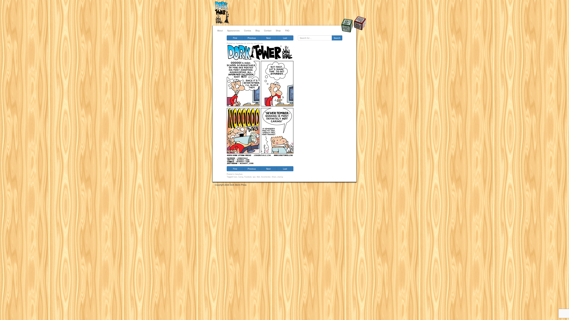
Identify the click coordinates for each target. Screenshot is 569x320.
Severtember (266, 177)
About (220, 30)
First (235, 37)
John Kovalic (258, 43)
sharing (280, 177)
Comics (247, 30)
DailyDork (239, 174)
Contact (267, 30)
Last (285, 37)
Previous (252, 37)
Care (235, 177)
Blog (257, 30)
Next (268, 37)
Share (274, 177)
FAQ (287, 30)
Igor (254, 177)
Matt (258, 177)
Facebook (248, 177)
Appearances (233, 30)
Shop (278, 30)
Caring (240, 177)
